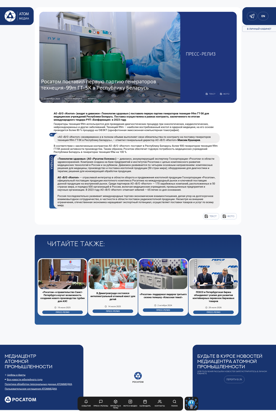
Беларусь (92, 99)
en (263, 16)
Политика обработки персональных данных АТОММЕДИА (38, 384)
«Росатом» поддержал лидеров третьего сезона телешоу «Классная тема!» (163, 296)
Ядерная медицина (73, 99)
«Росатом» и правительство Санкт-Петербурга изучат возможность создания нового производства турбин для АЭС (62, 297)
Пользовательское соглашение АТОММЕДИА (31, 388)
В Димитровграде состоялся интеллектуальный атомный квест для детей (112, 296)
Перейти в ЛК (234, 379)
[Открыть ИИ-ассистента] (191, 404)
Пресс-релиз (62, 312)
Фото (230, 216)
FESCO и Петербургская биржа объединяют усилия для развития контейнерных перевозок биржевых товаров (213, 297)
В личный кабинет (259, 28)
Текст (213, 216)
